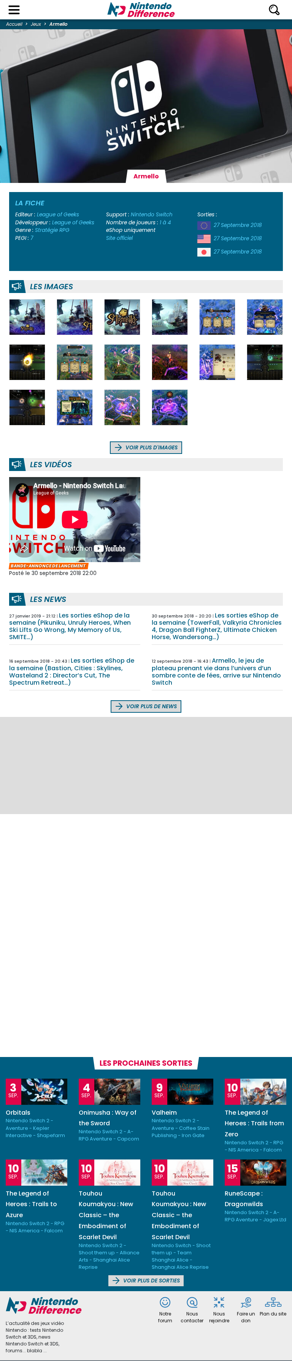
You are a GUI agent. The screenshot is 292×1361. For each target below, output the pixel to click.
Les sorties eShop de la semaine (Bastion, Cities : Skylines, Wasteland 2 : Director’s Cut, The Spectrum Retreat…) (71, 671)
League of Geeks (58, 214)
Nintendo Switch (152, 214)
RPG (64, 230)
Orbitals (18, 1112)
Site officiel (119, 238)
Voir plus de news (151, 706)
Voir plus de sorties (151, 1280)
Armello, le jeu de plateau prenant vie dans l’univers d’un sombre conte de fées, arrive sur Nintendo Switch (216, 671)
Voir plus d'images (151, 447)
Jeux (36, 24)
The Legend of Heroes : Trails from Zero (254, 1123)
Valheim (164, 1112)
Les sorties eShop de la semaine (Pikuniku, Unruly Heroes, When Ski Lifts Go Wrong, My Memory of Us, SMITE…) (70, 626)
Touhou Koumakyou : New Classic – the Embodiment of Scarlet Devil (106, 1215)
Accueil (14, 24)
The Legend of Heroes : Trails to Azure (31, 1204)
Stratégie (46, 230)
